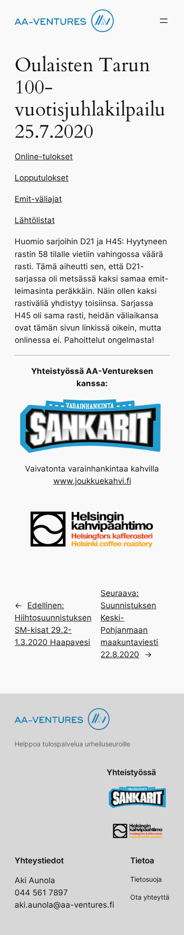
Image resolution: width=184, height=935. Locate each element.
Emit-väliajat (38, 199)
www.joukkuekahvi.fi (92, 481)
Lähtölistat (35, 220)
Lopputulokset (41, 177)
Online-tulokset (44, 156)
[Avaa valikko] (163, 20)
